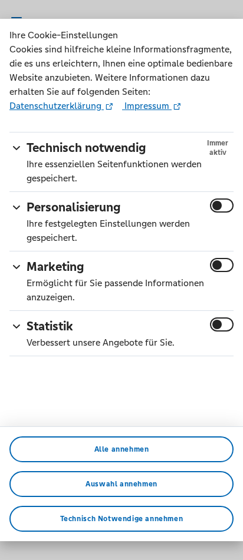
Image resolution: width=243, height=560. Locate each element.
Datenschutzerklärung (56, 105)
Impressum (147, 105)
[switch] (222, 205)
